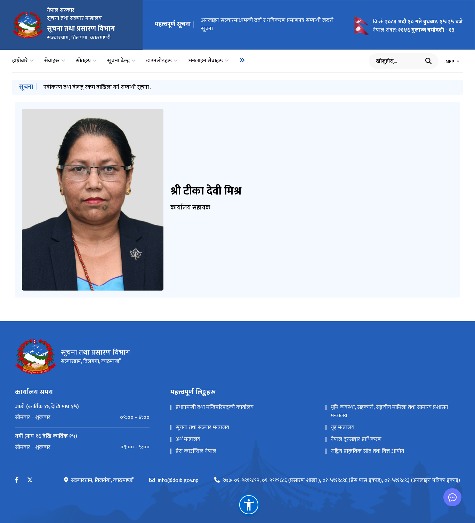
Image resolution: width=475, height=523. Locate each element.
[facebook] (16, 480)
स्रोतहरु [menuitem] (83, 61)
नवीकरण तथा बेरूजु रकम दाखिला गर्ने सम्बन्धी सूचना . (97, 87)
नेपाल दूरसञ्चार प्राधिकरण (356, 439)
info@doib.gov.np (178, 480)
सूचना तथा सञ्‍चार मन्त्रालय (202, 427)
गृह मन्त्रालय (342, 427)
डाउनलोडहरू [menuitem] (159, 61)
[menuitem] (242, 60)
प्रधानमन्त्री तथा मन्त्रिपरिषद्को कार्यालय (214, 407)
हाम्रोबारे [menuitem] (20, 61)
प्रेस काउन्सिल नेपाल (196, 451)
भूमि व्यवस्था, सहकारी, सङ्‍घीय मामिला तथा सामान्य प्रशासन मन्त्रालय (389, 411)
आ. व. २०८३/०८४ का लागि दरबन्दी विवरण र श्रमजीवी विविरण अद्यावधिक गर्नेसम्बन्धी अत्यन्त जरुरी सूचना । (262, 24)
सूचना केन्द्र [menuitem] (118, 61)
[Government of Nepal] (27, 24)
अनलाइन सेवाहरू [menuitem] (205, 61)
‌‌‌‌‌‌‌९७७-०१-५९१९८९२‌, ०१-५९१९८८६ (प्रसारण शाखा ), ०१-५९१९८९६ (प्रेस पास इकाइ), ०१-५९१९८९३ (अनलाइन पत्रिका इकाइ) (341, 480)
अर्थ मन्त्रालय (188, 439)
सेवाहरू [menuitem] (51, 61)
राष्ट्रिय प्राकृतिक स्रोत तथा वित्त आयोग (367, 451)
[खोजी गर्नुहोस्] (428, 61)
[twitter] (30, 480)
